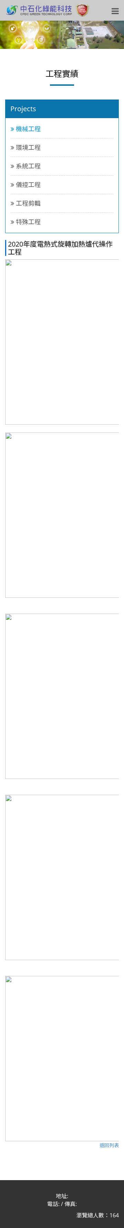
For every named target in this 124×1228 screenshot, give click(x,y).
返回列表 (109, 1145)
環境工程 (27, 147)
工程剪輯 (27, 203)
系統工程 (27, 166)
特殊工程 (27, 222)
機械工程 (27, 129)
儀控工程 (27, 184)
